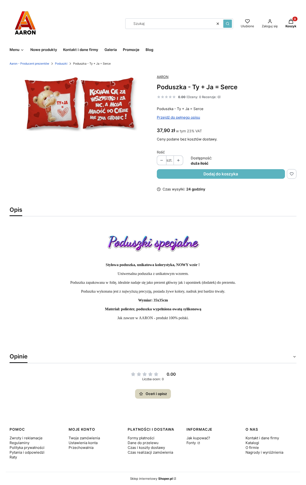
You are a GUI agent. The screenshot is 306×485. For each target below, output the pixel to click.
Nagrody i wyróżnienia (264, 452)
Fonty (191, 442)
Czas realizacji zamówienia (150, 452)
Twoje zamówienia (84, 438)
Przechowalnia (81, 447)
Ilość (161, 152)
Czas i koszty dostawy (146, 447)
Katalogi (252, 442)
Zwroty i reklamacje (26, 438)
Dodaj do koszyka (220, 174)
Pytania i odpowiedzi (27, 452)
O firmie (252, 447)
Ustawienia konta (83, 442)
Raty (13, 457)
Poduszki (61, 63)
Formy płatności (141, 438)
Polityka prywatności (27, 447)
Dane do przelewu (143, 442)
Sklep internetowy (151, 478)
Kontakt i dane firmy (262, 438)
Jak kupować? (198, 438)
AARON (163, 77)
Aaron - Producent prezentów (29, 63)
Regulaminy (19, 442)
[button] (227, 24)
